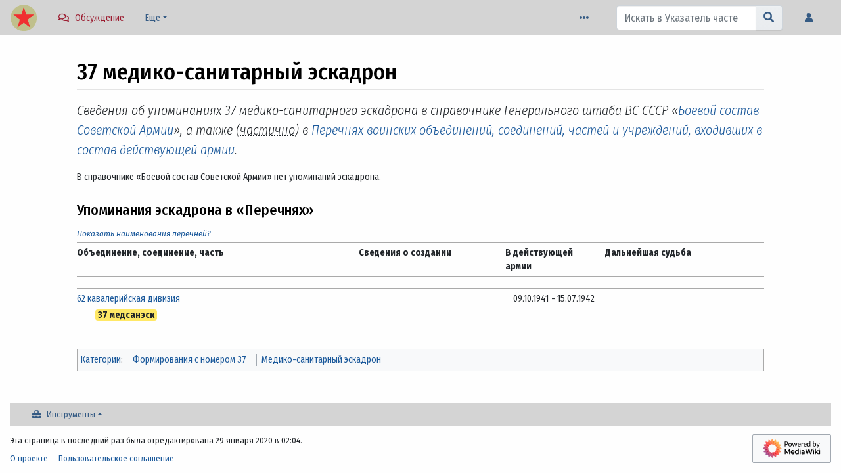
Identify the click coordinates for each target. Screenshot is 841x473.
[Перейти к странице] (769, 17)
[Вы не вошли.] (812, 18)
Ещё (152, 18)
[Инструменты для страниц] (586, 18)
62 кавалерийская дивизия (128, 298)
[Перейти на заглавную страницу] (24, 19)
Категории (101, 359)
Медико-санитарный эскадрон (321, 359)
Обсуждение (99, 18)
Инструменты (71, 414)
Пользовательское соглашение (116, 458)
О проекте (29, 458)
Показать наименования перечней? (144, 233)
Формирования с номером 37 (189, 359)
